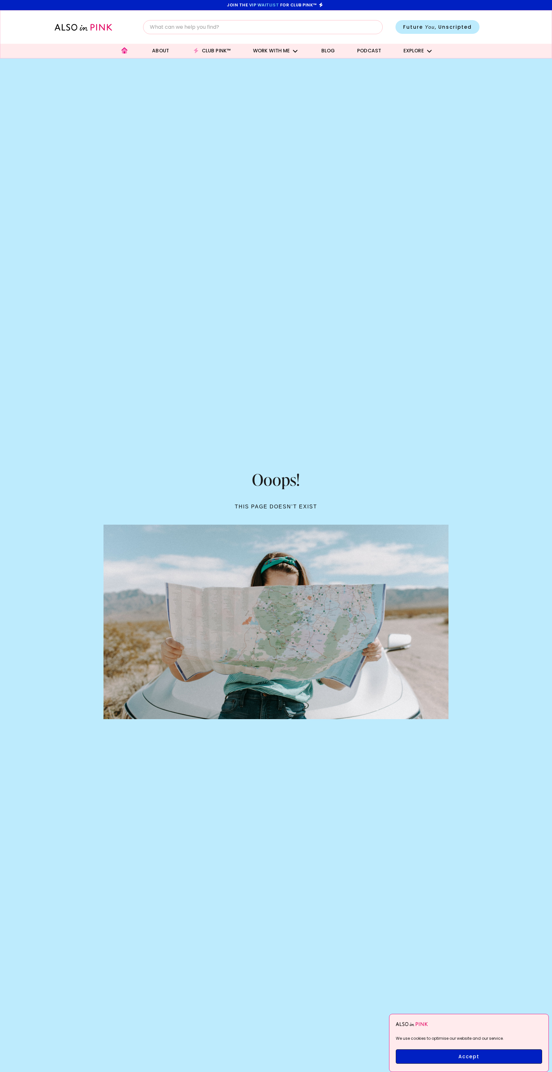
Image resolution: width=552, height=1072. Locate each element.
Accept (468, 1056)
